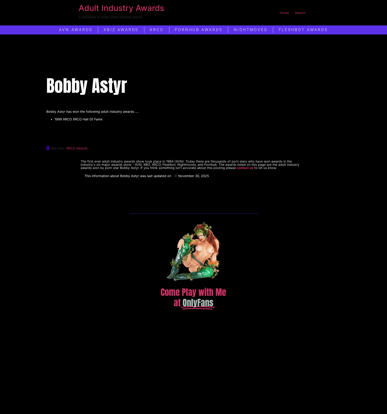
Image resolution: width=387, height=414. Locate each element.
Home (284, 13)
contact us (245, 168)
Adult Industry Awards (121, 8)
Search (300, 13)
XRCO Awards (76, 148)
